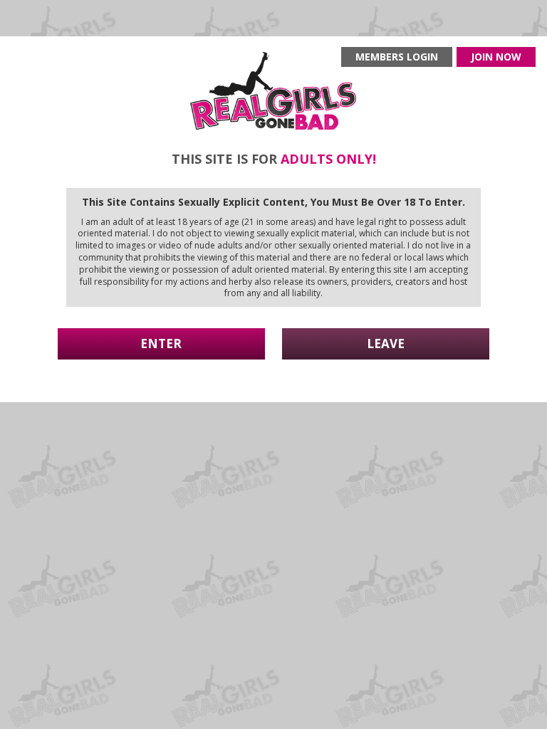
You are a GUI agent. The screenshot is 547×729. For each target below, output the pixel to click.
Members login (396, 56)
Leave (386, 343)
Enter (161, 343)
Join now (496, 56)
